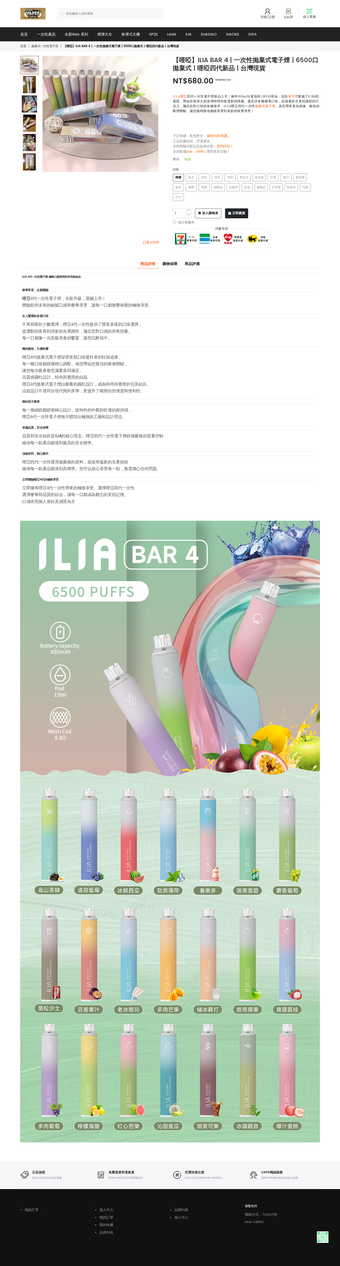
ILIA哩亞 (180, 96)
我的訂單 (29, 1209)
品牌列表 (104, 1232)
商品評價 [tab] (192, 264)
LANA (171, 34)
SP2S (153, 34)
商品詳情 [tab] (147, 264)
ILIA (188, 34)
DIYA (252, 34)
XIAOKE (232, 34)
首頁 (24, 34)
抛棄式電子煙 (265, 106)
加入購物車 (210, 213)
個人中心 (104, 1209)
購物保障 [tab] (170, 264)
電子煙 (293, 96)
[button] (29, 169)
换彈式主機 (130, 34)
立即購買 (238, 213)
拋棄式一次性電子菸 (44, 46)
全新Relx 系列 (76, 34)
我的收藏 (104, 1224)
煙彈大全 (104, 34)
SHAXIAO (209, 34)
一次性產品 (46, 34)
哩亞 (26, 298)
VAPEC (201, 151)
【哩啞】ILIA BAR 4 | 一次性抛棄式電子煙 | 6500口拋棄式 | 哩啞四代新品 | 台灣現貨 (121, 46)
